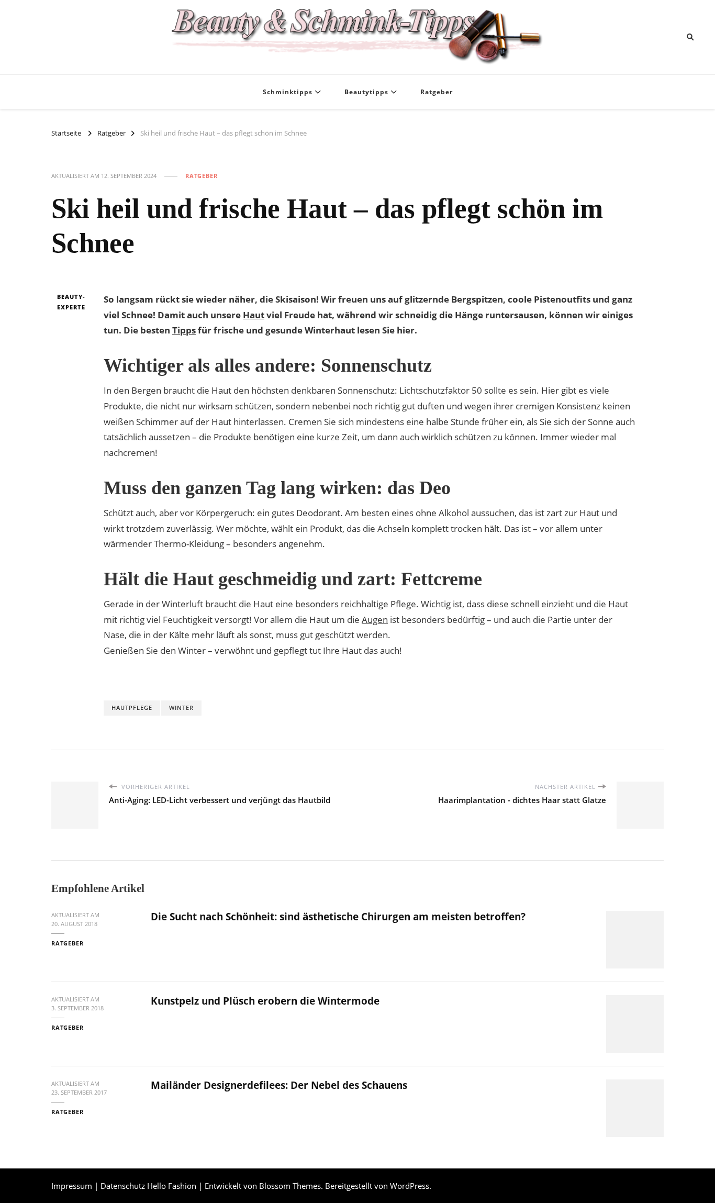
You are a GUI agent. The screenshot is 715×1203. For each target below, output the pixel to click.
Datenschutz (122, 1185)
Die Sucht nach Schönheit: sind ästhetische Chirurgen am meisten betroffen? (338, 916)
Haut (253, 315)
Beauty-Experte (71, 302)
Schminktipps (287, 91)
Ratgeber (436, 91)
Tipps (184, 330)
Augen (375, 620)
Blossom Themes (290, 1185)
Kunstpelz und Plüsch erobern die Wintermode (265, 1001)
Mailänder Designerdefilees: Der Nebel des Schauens (279, 1085)
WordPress (409, 1185)
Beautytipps (366, 91)
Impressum (71, 1185)
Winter (181, 707)
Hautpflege (131, 707)
